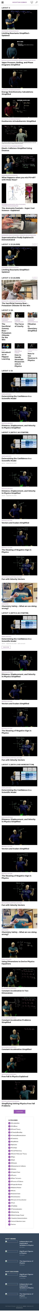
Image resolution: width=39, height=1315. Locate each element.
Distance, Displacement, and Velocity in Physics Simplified (18, 427)
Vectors (9, 520)
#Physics (20, 146)
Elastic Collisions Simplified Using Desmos (17, 149)
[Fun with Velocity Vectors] (19, 565)
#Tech (3, 350)
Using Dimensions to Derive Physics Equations (18, 963)
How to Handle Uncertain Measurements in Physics (19, 360)
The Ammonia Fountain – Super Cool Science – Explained (18, 209)
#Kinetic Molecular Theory (27, 60)
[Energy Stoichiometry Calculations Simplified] (19, 78)
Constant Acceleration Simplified (16, 1049)
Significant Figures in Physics (26, 1252)
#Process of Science (18, 352)
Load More (19, 1111)
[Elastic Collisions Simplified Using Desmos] (19, 134)
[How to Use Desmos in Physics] (32, 346)
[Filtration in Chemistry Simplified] (32, 315)
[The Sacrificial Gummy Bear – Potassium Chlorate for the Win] (19, 290)
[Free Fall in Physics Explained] (19, 1063)
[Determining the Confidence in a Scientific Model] (19, 383)
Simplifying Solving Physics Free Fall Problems (18, 1105)
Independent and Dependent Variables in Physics (27, 1243)
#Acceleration (6, 577)
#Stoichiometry (14, 31)
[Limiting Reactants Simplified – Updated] (19, 19)
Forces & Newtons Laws (19, 321)
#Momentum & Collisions (9, 146)
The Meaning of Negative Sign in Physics (16, 551)
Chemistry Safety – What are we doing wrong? (19, 607)
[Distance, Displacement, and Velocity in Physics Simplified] (19, 412)
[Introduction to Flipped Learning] (6, 346)
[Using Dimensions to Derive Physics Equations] (19, 948)
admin (3, 463)
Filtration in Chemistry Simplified (32, 327)
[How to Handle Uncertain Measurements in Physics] (19, 346)
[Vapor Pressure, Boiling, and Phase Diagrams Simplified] (19, 49)
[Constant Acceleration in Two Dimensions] (19, 977)
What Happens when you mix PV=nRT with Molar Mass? (19, 179)
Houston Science (19, 2)
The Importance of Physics (26, 1262)
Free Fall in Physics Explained (15, 1077)
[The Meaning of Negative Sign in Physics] (19, 536)
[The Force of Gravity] (19, 315)
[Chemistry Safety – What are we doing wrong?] (19, 592)
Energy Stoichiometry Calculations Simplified (17, 93)
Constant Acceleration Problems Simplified (16, 1021)
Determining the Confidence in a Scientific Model (16, 397)
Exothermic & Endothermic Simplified (19, 121)
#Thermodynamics (14, 89)
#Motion (4, 423)
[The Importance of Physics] (11, 1264)
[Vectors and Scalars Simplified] (19, 509)
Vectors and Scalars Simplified (15, 523)
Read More (6, 647)
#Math (30, 349)
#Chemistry (5, 31)
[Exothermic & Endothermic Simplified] (19, 107)
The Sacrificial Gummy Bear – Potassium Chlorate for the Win (16, 304)
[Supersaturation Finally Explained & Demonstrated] (19, 224)
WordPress (19, 1307)
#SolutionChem (20, 204)
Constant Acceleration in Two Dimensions (15, 992)
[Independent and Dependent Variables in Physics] (11, 1245)
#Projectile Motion (13, 1101)
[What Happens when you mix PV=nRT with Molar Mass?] (19, 164)
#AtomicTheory (6, 60)
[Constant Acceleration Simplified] (19, 1036)
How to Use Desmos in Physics (32, 357)
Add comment (21, 643)
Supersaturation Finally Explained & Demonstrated (17, 239)
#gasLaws (4, 175)
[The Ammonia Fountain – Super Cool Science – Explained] (19, 193)
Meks (24, 1306)
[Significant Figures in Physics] (11, 1254)
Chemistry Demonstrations (10, 206)
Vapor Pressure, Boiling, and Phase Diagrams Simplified (17, 64)
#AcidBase (5, 204)
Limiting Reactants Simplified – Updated (16, 34)
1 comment (22, 1278)
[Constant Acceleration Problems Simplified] (19, 1006)
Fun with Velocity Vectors (13, 579)
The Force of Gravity (19, 325)
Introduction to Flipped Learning (6, 355)
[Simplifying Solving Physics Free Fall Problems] (19, 1090)
